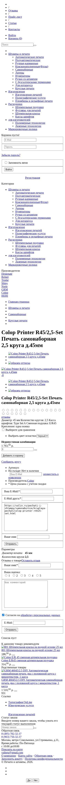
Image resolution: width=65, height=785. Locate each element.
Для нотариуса (24, 85)
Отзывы (13, 10)
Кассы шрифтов (24, 116)
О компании (8, 755)
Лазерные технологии (28, 126)
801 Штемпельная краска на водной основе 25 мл (30, 650)
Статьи (12, 23)
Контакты (14, 29)
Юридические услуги (21, 705)
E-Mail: (8, 622)
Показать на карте (12, 749)
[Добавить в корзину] (35, 449)
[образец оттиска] (19, 363)
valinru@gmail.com (12, 752)
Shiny (4, 283)
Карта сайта (25, 755)
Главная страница (18, 301)
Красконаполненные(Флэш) (31, 66)
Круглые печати (24, 88)
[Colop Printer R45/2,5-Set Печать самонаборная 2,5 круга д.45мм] (36, 356)
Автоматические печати (29, 57)
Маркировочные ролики (22, 129)
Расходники (15, 104)
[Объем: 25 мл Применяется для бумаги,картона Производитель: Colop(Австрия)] (32, 647)
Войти (12, 35)
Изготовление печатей (28, 94)
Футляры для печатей (28, 110)
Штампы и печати (19, 53)
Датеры (19, 72)
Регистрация (32, 177)
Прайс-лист (15, 16)
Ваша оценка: (12, 572)
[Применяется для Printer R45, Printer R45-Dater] (29, 657)
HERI (4, 295)
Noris (4, 286)
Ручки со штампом (26, 78)
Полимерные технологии (30, 122)
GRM (4, 289)
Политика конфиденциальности (44, 758)
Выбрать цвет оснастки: (22, 435)
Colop (4, 292)
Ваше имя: (10, 536)
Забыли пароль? (10, 155)
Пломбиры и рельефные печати (34, 100)
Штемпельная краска (27, 113)
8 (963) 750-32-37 (11, 736)
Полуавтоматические (27, 60)
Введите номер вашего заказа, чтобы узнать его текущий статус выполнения (29, 722)
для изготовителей (19, 119)
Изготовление (16, 91)
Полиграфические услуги (30, 97)
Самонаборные (24, 69)
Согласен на (33, 615)
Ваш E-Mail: (12, 491)
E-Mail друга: (12, 498)
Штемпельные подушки (29, 107)
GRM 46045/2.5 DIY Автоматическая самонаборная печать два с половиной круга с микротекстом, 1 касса (31, 683)
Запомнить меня (18, 162)
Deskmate (6, 273)
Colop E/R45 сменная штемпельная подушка (27, 660)
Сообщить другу (11, 461)
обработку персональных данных (40, 615)
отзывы (5, 416)
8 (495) (11, 733)
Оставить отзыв (30, 560)
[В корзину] (13, 655)
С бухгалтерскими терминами (33, 82)
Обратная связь (43, 755)
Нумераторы (22, 75)
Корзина (15, 38)
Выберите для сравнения (20, 429)
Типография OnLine (20, 702)
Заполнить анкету (12, 758)
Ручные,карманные (26, 63)
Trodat (4, 280)
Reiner (5, 276)
